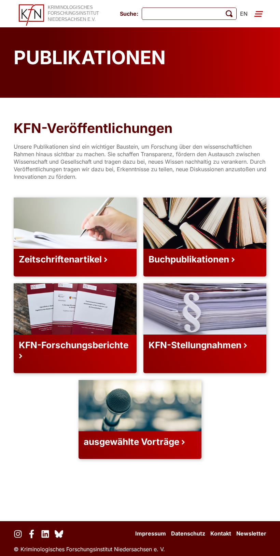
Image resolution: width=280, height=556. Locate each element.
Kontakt (220, 533)
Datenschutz (188, 533)
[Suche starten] (229, 13)
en (244, 13)
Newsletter (251, 533)
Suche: (129, 13)
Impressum (150, 533)
